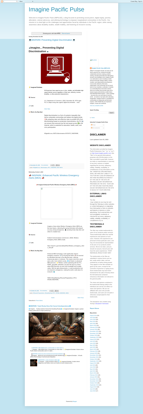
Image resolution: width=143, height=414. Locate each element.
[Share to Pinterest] (59, 165)
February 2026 (94, 327)
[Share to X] (55, 165)
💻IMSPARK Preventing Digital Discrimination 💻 (52, 40)
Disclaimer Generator (101, 303)
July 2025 (92, 341)
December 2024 (94, 355)
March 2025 (93, 349)
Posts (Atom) (39, 300)
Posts (93, 125)
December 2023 (94, 379)
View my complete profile (96, 105)
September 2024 (94, 361)
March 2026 (93, 325)
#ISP (58, 167)
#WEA (67, 293)
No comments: (45, 165)
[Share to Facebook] (57, 165)
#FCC (49, 167)
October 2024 (93, 359)
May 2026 (92, 321)
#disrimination (44, 167)
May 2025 (92, 345)
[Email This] (51, 165)
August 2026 (93, 315)
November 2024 (94, 357)
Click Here (47, 109)
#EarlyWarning (48, 293)
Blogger (75, 401)
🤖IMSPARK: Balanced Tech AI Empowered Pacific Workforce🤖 (48, 354)
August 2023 (93, 387)
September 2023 (94, 385)
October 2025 (93, 335)
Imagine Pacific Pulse (56, 9)
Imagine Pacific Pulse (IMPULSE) (101, 68)
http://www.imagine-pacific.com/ (101, 153)
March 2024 (93, 373)
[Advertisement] (104, 43)
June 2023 (93, 391)
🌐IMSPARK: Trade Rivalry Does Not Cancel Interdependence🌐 (50, 306)
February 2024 (94, 375)
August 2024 (93, 363)
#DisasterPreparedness (38, 293)
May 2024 (92, 369)
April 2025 (92, 347)
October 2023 (93, 383)
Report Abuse (94, 308)
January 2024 (93, 377)
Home (52, 297)
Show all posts (66, 33)
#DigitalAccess (36, 167)
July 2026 (92, 317)
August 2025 (93, 339)
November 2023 (94, 381)
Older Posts (81, 297)
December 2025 (94, 331)
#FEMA (57, 293)
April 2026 (92, 323)
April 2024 (92, 371)
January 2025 (93, 353)
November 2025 (94, 333)
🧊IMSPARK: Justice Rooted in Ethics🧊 (48, 360)
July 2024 (92, 365)
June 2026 (93, 319)
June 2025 (93, 343)
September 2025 (94, 337)
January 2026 (93, 329)
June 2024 (93, 367)
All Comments (96, 128)
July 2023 (92, 389)
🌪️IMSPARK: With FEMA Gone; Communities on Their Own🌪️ (47, 348)
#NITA (61, 167)
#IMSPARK (53, 167)
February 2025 (94, 351)
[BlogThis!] (53, 165)
